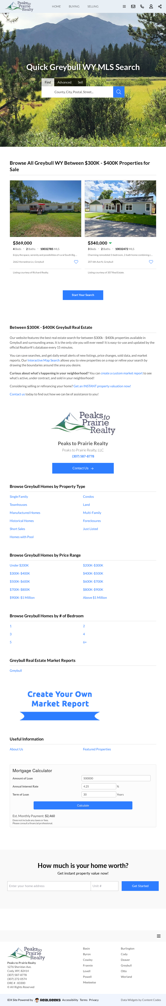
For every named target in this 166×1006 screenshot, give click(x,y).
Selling (92, 6)
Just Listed (90, 529)
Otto (124, 971)
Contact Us (80, 468)
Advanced (64, 82)
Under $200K (19, 565)
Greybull (16, 670)
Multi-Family (92, 512)
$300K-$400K (20, 573)
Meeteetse (89, 982)
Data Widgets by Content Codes (141, 1000)
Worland (126, 976)
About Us (16, 749)
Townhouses (18, 504)
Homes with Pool (22, 537)
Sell (80, 82)
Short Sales (17, 529)
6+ (85, 642)
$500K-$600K (20, 581)
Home (56, 6)
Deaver (125, 959)
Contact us (17, 394)
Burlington (127, 948)
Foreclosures (92, 521)
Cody (124, 954)
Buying (74, 6)
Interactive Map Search (44, 360)
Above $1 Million (95, 597)
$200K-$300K (93, 565)
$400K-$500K (93, 573)
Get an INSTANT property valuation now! (102, 386)
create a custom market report (122, 373)
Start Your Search (83, 295)
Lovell (86, 971)
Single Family (19, 496)
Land (86, 504)
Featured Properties (97, 749)
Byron (87, 954)
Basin (86, 948)
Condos (88, 496)
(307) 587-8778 (83, 456)
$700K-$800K (20, 589)
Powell (87, 976)
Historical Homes (22, 521)
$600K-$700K (93, 581)
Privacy (94, 1000)
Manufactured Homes (25, 512)
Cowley (88, 959)
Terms (83, 1000)
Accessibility (70, 1000)
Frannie (88, 965)
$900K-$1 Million (22, 597)
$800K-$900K (93, 589)
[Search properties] (119, 92)
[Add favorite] (76, 262)
